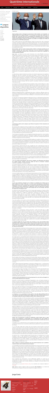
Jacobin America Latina (26, 363)
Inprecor (13, 387)
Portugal (15, 11)
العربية (1, 36)
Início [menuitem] (2, 7)
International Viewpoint (16, 382)
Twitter (13, 390)
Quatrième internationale (24, 2)
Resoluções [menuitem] (14, 8)
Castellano (2, 33)
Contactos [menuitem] (29, 7)
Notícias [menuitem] (22, 8)
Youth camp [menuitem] (35, 7)
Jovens (24, 391)
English (1, 32)
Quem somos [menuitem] (7, 8)
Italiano (1, 34)
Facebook (13, 389)
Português (2, 39)
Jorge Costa (15, 31)
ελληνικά (2, 40)
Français (1, 30)
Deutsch (1, 37)
